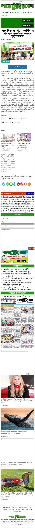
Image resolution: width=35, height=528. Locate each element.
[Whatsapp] (7, 183)
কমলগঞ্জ (21, 507)
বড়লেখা (5, 509)
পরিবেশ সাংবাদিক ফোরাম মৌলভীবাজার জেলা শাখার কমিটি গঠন (18, 198)
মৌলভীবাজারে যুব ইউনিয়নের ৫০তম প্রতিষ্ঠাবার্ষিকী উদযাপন (17, 203)
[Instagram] (22, 183)
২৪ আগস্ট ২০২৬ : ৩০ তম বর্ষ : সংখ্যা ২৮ (17, 296)
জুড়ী (31, 507)
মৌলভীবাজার (30, 194)
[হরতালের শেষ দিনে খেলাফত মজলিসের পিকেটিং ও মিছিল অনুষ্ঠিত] (9, 163)
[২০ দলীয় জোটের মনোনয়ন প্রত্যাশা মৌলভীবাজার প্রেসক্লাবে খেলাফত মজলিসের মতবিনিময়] (8, 137)
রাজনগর (18, 509)
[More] (29, 183)
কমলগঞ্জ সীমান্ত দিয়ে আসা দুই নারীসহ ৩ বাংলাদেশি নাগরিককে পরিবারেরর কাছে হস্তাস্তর (17, 288)
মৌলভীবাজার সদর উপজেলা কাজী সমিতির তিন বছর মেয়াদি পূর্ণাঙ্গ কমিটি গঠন (17, 284)
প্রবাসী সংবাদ (29, 509)
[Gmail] (25, 183)
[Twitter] (3, 183)
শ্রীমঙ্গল (22, 509)
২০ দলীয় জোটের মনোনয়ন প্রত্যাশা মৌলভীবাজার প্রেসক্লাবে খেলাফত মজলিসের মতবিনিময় (7, 144)
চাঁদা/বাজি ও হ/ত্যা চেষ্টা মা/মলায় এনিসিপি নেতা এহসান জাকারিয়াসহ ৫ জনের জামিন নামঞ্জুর (17, 270)
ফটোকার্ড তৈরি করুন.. (18, 67)
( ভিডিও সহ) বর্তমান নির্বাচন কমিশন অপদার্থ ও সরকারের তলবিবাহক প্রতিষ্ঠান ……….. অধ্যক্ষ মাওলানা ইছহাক (24, 144)
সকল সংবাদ (15, 507)
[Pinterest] (18, 183)
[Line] (11, 183)
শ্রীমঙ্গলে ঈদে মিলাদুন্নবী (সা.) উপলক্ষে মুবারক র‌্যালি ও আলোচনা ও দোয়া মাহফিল (18, 279)
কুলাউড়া (26, 507)
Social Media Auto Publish (10, 527)
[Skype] (14, 183)
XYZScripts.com (26, 527)
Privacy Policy (17, 511)
